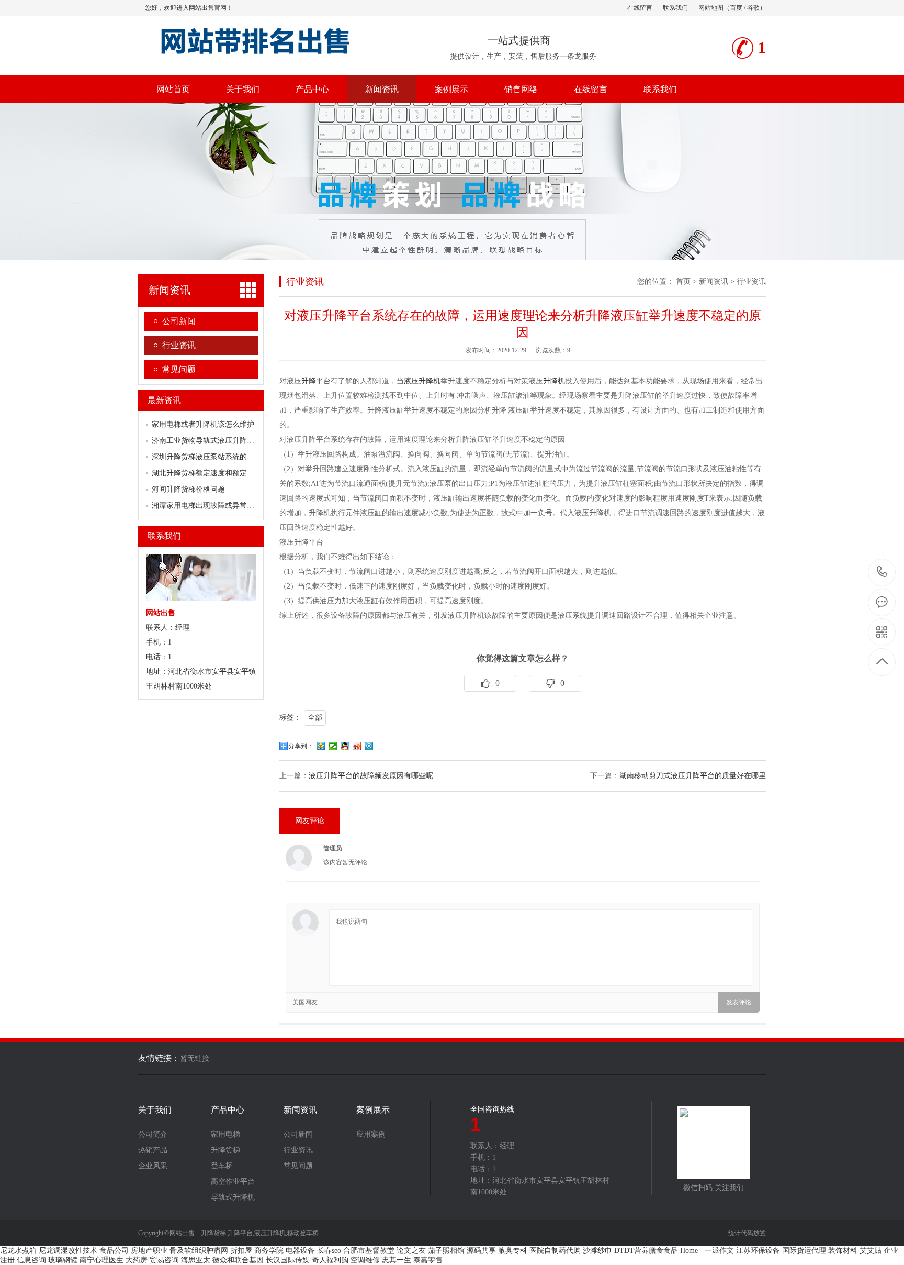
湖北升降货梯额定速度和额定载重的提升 (218, 473)
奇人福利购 (330, 1260)
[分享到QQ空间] (321, 746)
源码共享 (481, 1251)
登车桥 (222, 1166)
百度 (736, 8)
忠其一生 (396, 1260)
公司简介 (152, 1134)
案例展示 (451, 89)
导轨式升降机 (233, 1197)
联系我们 (675, 8)
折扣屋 (241, 1251)
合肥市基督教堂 (368, 1251)
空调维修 (365, 1260)
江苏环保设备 (758, 1251)
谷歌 (753, 8)
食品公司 (114, 1251)
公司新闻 (179, 321)
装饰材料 (842, 1251)
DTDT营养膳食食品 (646, 1251)
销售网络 (521, 89)
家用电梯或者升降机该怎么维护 (203, 424)
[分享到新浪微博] (357, 746)
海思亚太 (195, 1260)
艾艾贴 (871, 1251)
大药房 (137, 1260)
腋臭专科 (512, 1251)
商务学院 (269, 1251)
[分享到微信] (333, 746)
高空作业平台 (233, 1181)
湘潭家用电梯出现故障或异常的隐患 (210, 505)
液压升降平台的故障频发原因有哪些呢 (371, 776)
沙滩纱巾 (597, 1251)
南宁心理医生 (101, 1260)
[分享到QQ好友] (345, 746)
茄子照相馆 (446, 1251)
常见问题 (179, 369)
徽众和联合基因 (238, 1260)
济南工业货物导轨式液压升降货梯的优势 (218, 441)
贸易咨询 (164, 1260)
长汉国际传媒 (288, 1260)
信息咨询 (31, 1260)
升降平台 (316, 381)
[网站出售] (265, 57)
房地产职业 (149, 1251)
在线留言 (639, 8)
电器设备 (300, 1251)
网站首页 (173, 89)
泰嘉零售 (428, 1260)
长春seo (329, 1251)
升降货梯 (225, 1150)
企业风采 (152, 1166)
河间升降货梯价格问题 (188, 489)
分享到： (300, 746)
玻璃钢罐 (62, 1260)
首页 (683, 281)
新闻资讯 (382, 89)
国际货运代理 (804, 1251)
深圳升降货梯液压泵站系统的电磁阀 (210, 457)
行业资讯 (179, 345)
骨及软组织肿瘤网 (199, 1251)
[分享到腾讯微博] (369, 746)
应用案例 (371, 1134)
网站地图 (711, 8)
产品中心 (312, 89)
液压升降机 (422, 381)
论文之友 (411, 1251)
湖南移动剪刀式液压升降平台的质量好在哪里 (692, 776)
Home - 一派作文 (707, 1251)
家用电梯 (225, 1134)
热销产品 (152, 1150)
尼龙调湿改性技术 (68, 1251)
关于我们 (242, 89)
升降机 (554, 381)
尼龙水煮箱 (18, 1251)
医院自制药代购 (555, 1251)
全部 (315, 718)
